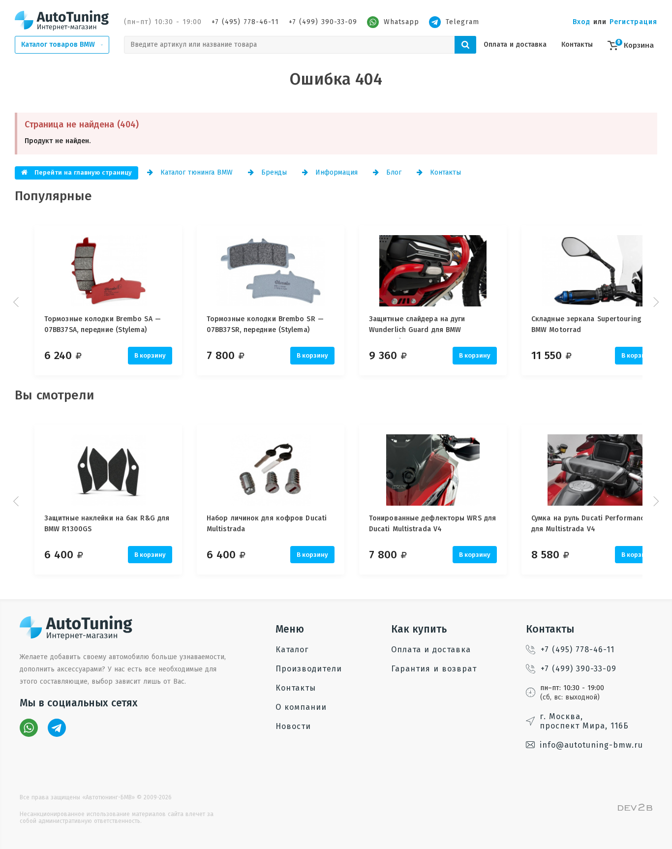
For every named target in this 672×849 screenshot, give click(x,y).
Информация (335, 172)
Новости (293, 726)
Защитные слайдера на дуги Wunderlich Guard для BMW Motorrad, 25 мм (417, 326)
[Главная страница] (62, 20)
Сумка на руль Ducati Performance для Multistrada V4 (589, 523)
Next (655, 302)
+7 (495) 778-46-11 (245, 22)
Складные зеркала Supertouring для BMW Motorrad (593, 324)
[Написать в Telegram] (57, 728)
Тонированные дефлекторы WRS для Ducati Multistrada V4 (432, 523)
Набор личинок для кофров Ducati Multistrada (267, 523)
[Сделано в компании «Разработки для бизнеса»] (635, 808)
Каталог (291, 649)
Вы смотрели (54, 395)
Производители (308, 668)
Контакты (577, 44)
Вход (581, 22)
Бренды (273, 172)
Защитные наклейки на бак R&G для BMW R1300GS (106, 523)
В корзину (150, 355)
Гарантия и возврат (434, 668)
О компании (301, 707)
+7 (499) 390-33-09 (323, 22)
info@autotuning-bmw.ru (591, 745)
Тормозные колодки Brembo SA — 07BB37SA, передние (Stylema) (102, 324)
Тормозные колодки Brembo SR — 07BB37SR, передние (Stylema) (265, 324)
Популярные (53, 196)
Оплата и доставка (515, 44)
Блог (392, 172)
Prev (17, 302)
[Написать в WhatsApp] (29, 728)
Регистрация (633, 22)
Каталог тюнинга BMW (195, 172)
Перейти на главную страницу (82, 172)
